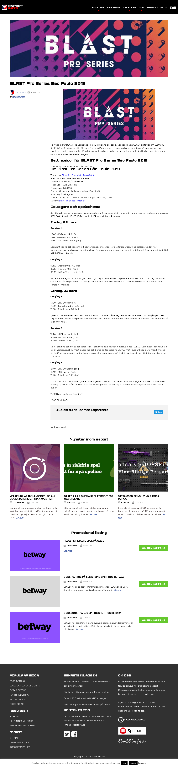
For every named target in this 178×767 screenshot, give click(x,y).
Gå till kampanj (153, 548)
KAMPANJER (152, 7)
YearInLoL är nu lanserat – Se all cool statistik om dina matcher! (32, 497)
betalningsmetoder (21, 721)
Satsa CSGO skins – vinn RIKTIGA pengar (85, 698)
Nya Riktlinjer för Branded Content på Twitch (87, 704)
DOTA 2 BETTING (18, 690)
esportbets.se (98, 756)
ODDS (141, 7)
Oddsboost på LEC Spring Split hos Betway (93, 613)
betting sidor (17, 699)
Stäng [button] (133, 763)
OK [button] (124, 763)
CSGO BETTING (17, 681)
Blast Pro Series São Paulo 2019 (78, 175)
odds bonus (17, 704)
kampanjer (72, 546)
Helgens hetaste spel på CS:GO (84, 541)
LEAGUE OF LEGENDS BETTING (25, 686)
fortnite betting (19, 695)
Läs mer (20, 517)
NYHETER (14, 716)
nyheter (20, 502)
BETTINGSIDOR (129, 7)
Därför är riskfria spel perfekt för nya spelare (86, 692)
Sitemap (14, 738)
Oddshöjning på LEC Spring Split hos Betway (94, 577)
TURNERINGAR (113, 7)
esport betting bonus (22, 725)
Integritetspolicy (20, 747)
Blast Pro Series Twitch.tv (72, 200)
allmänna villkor (20, 742)
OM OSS (163, 7)
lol (14, 502)
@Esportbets (18, 97)
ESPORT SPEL (98, 7)
